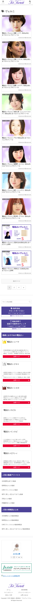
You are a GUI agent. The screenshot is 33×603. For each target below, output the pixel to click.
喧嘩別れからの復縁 (8, 485)
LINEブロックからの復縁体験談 (12, 524)
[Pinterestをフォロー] (16, 557)
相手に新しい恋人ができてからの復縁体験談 (16, 529)
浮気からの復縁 (7, 498)
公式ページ (16, 356)
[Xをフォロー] (11, 557)
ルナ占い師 (16, 554)
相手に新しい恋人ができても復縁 (12, 494)
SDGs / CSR (8, 595)
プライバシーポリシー (24, 592)
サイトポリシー (8, 592)
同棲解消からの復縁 (8, 503)
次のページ (16, 281)
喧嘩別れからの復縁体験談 (10, 520)
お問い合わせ (24, 595)
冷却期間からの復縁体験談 (10, 516)
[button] (29, 302)
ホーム (8, 589)
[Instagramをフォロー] (14, 557)
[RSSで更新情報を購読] (21, 557)
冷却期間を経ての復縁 (9, 481)
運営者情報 (24, 589)
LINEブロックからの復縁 (10, 490)
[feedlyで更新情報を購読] (19, 557)
